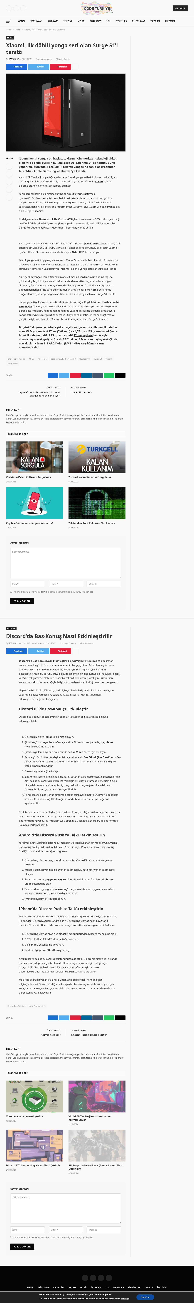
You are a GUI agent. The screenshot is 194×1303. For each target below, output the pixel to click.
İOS (108, 21)
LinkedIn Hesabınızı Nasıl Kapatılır (89, 1034)
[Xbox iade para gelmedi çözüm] (34, 1097)
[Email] (9, 197)
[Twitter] (9, 174)
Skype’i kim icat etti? (81, 392)
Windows (36, 21)
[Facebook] (9, 166)
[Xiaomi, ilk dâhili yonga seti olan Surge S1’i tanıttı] (65, 112)
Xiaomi (109, 358)
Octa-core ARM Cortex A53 (63, 358)
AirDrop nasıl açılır (50, 1034)
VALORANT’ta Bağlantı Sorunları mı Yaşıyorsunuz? (90, 1118)
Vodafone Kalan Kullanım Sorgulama (28, 477)
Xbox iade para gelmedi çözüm (24, 1116)
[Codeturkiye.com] (97, 8)
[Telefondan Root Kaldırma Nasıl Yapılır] (97, 503)
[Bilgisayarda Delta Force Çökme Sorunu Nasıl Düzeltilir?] (97, 1146)
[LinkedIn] (9, 182)
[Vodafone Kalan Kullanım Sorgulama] (34, 457)
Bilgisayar (138, 21)
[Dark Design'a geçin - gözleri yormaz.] (182, 21)
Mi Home (42, 358)
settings (125, 1298)
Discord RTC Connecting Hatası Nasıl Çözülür (33, 1165)
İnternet (96, 21)
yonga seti (13, 363)
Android (53, 21)
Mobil (81, 21)
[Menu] (8, 21)
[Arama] (186, 21)
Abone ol (180, 8)
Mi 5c (31, 358)
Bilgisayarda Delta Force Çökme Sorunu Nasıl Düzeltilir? (96, 1167)
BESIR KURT (14, 59)
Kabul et (145, 1297)
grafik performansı (16, 358)
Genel (22, 21)
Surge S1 (98, 358)
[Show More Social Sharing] (75, 67)
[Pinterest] (9, 189)
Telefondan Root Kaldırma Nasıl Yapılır (92, 523)
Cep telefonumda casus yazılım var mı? (29, 523)
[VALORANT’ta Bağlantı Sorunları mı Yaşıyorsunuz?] (97, 1097)
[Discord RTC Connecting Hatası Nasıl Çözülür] (34, 1146)
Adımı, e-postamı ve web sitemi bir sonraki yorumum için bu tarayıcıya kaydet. (53, 591)
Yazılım (155, 21)
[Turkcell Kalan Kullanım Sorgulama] (97, 457)
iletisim (170, 21)
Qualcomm (84, 358)
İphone (68, 21)
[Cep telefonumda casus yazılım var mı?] (34, 503)
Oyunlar (121, 21)
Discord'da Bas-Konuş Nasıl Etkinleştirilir (27, 1006)
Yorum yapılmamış (44, 59)
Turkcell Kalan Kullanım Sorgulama (90, 477)
